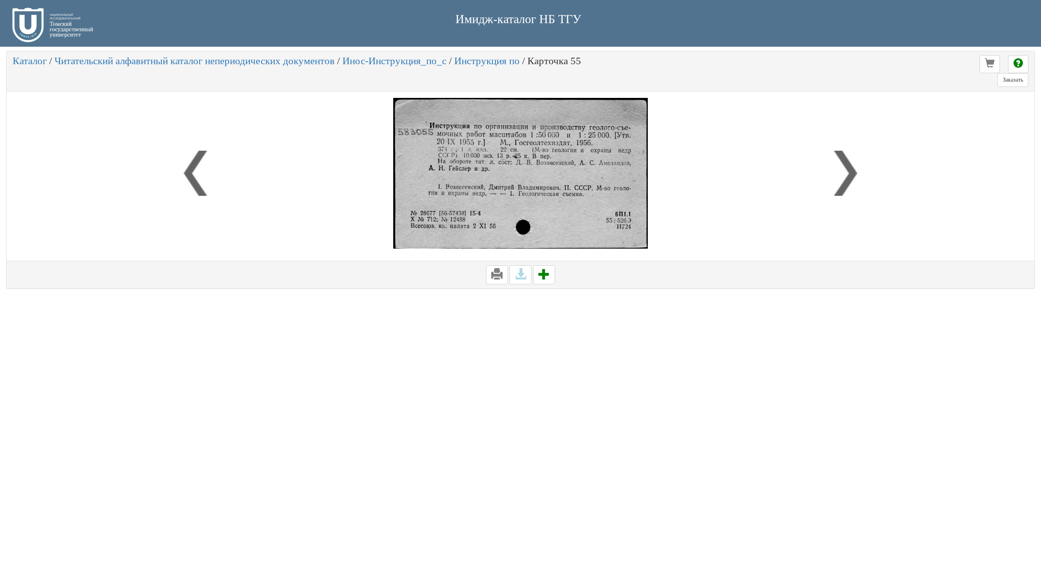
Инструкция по (487, 60)
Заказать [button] (1013, 80)
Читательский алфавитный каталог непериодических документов (194, 60)
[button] (990, 64)
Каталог (30, 60)
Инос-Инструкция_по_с (394, 60)
